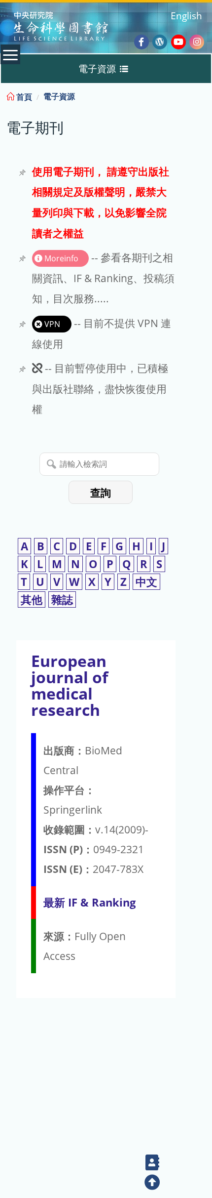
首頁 (23, 96)
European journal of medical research (69, 685)
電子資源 (59, 96)
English (186, 15)
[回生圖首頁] (73, 27)
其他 (31, 599)
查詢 (100, 492)
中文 (146, 581)
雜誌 (62, 599)
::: (203, 95)
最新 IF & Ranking (89, 902)
